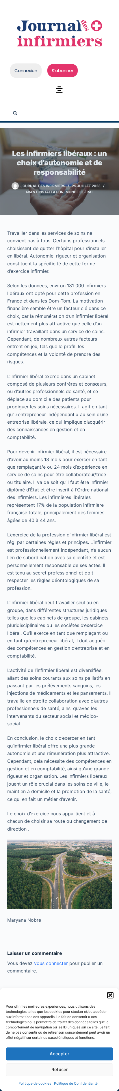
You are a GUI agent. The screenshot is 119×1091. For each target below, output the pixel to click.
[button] (110, 995)
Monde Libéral (80, 192)
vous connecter (51, 963)
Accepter (59, 1053)
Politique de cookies (34, 1083)
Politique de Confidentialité (76, 1083)
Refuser (59, 1069)
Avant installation (44, 192)
